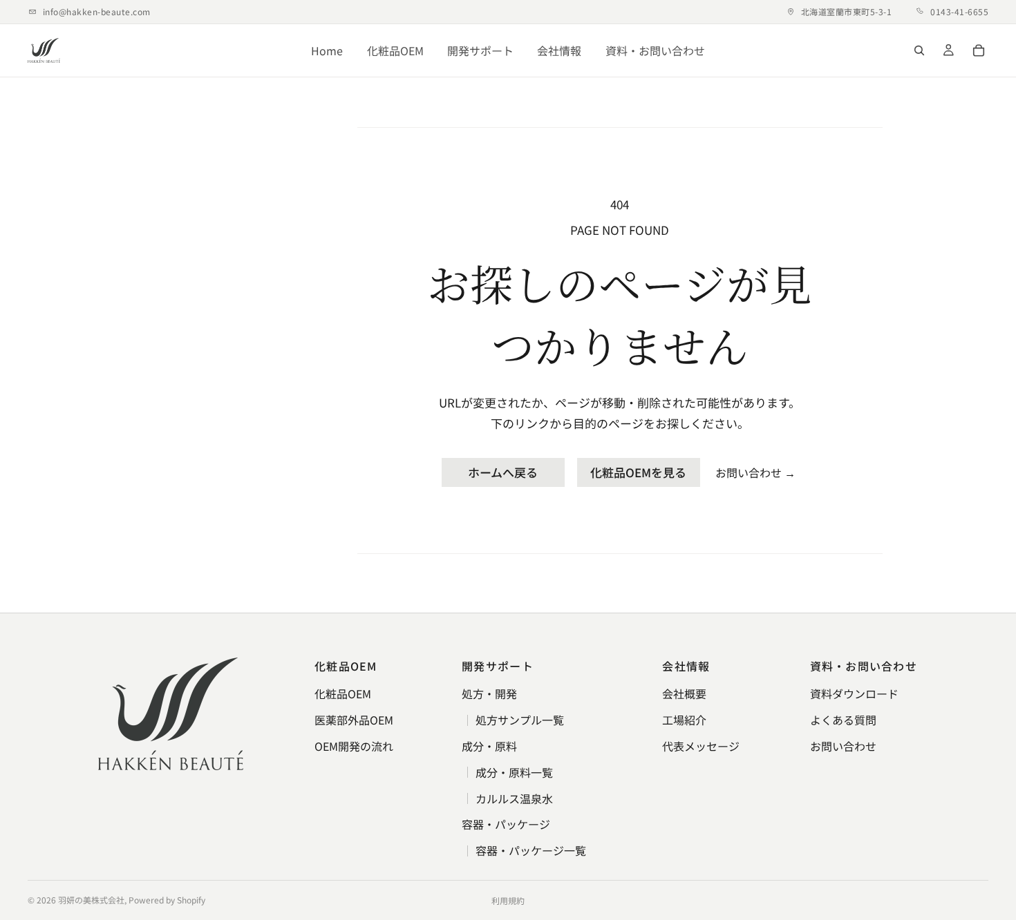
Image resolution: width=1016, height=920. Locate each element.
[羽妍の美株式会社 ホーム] (44, 50)
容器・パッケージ (506, 824)
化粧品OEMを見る (638, 472)
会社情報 (559, 50)
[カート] (978, 50)
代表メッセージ (701, 746)
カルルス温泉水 (514, 798)
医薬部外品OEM (353, 719)
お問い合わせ (755, 472)
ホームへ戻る (503, 472)
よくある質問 (843, 719)
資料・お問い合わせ (655, 50)
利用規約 (508, 900)
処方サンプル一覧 (520, 719)
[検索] (919, 50)
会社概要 (684, 693)
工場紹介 (684, 719)
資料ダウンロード (854, 693)
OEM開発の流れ (353, 746)
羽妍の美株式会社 (91, 899)
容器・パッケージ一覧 (531, 850)
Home (327, 50)
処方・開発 (489, 693)
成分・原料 (489, 746)
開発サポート (480, 50)
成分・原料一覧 (514, 772)
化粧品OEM (395, 50)
